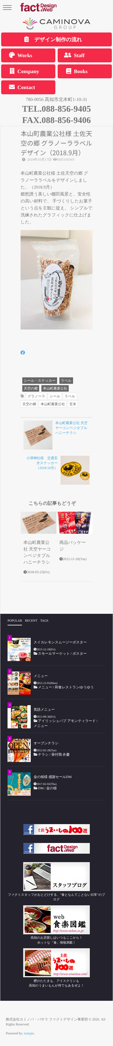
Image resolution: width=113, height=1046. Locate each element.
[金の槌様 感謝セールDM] (19, 784)
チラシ (43, 754)
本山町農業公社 (55, 388)
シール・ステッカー (40, 381)
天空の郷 (31, 388)
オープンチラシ (46, 743)
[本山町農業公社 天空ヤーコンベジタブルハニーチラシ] (39, 523)
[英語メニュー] (19, 716)
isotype (29, 1033)
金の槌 (51, 788)
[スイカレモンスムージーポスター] (19, 649)
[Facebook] (23, 353)
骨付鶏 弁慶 (62, 754)
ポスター (79, 654)
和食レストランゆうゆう (74, 687)
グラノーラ (36, 396)
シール (55, 396)
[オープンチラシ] (19, 750)
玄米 (72, 404)
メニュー (41, 676)
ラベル (66, 381)
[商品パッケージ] (74, 523)
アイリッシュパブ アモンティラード (67, 721)
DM (40, 788)
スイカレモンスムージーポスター (60, 642)
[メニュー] (19, 683)
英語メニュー (44, 709)
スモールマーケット (54, 654)
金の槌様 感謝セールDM (53, 777)
